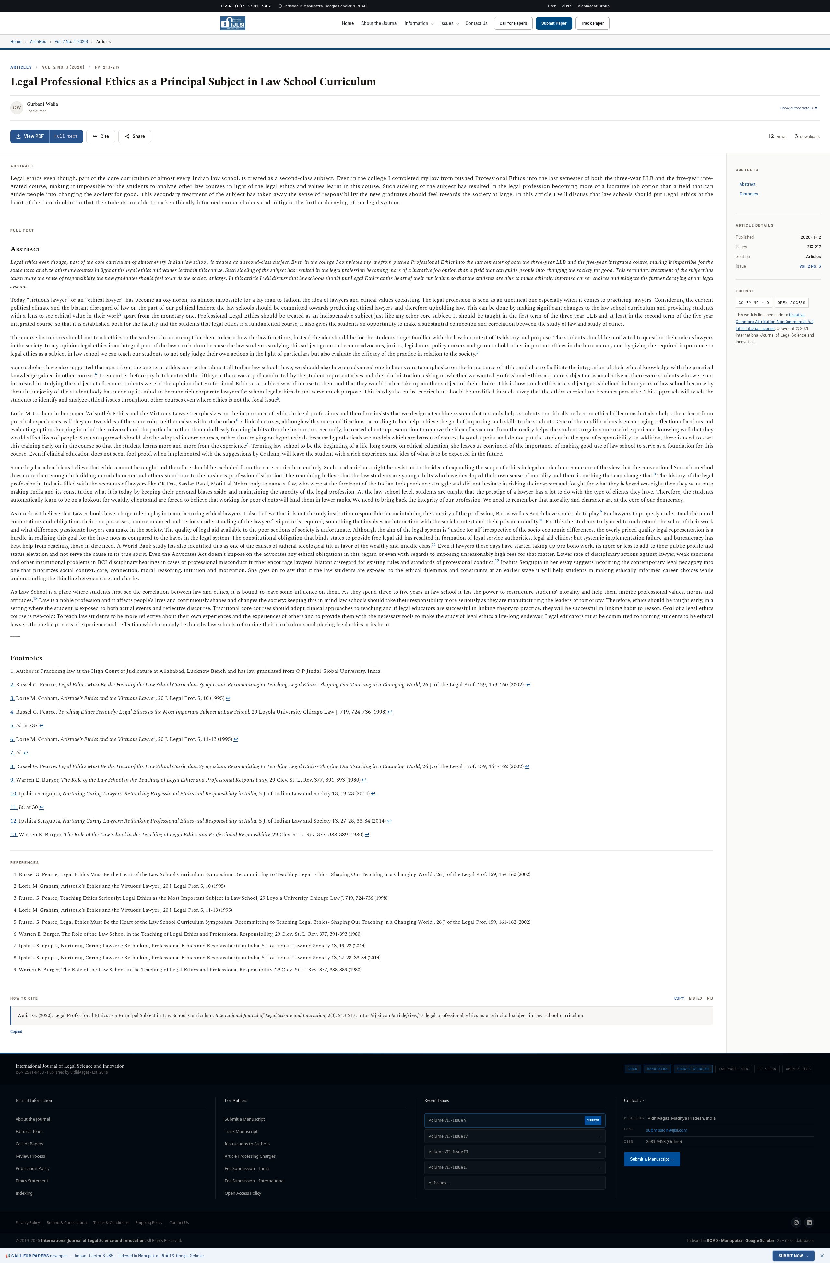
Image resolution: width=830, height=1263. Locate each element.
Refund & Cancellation (67, 1222)
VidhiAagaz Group (594, 5)
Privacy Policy (28, 1222)
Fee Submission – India (247, 1168)
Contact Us (477, 23)
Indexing (24, 1193)
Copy (679, 998)
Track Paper (592, 23)
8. (12, 766)
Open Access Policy (243, 1193)
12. (14, 821)
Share (139, 136)
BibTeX (696, 998)
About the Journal (379, 23)
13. (14, 834)
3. (12, 698)
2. (12, 685)
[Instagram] (796, 1222)
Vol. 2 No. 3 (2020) (71, 41)
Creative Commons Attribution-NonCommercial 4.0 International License (774, 321)
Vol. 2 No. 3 (810, 266)
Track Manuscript (241, 1131)
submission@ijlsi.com (666, 1130)
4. (12, 712)
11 (434, 544)
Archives (38, 41)
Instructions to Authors (247, 1144)
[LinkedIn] (809, 1222)
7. (12, 753)
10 (541, 520)
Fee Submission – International (254, 1181)
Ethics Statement (32, 1181)
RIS (710, 998)
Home (348, 23)
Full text (66, 136)
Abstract (748, 184)
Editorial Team (29, 1131)
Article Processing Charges (250, 1156)
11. (14, 807)
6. (12, 739)
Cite (105, 136)
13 (35, 598)
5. (12, 725)
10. (14, 793)
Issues (447, 23)
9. (12, 780)
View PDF (34, 136)
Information (416, 23)
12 (497, 560)
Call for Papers (513, 23)
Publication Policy (33, 1168)
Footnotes (749, 193)
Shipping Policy (149, 1222)
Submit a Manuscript (245, 1119)
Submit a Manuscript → (652, 1159)
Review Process (30, 1156)
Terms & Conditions (111, 1222)
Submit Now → (794, 1255)
